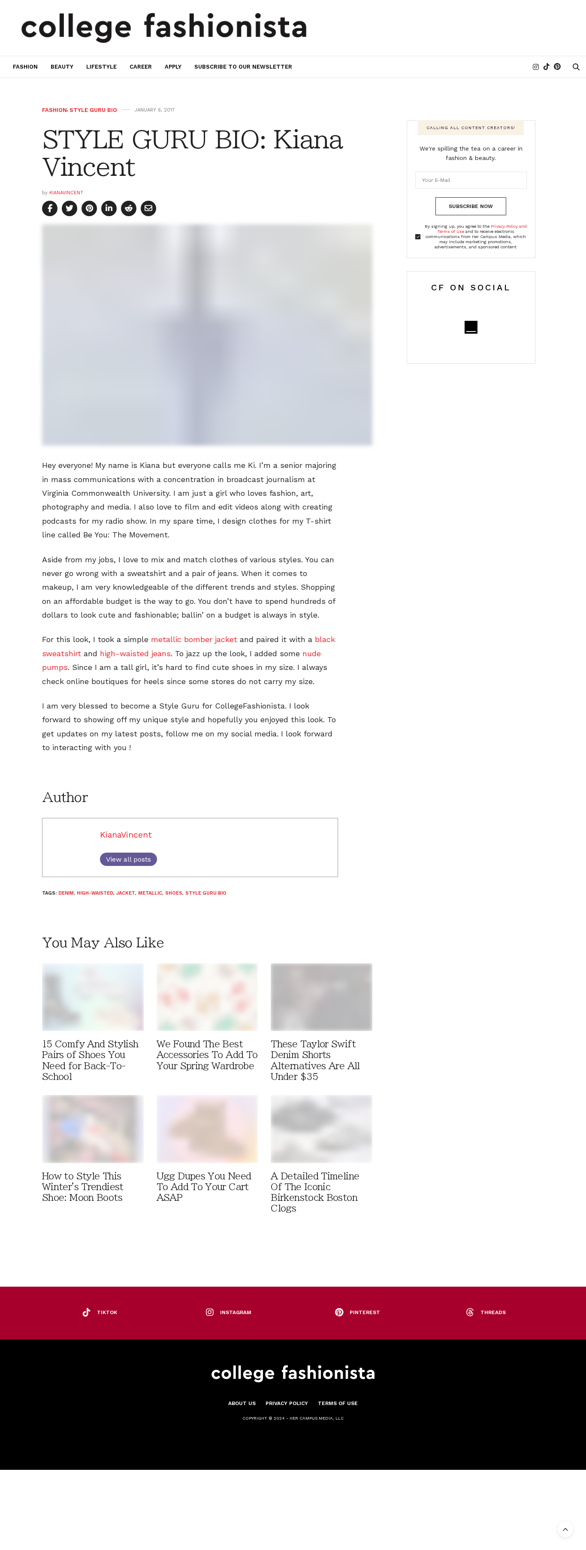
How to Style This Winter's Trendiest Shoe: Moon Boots (83, 1187)
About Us (242, 1403)
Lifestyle (101, 66)
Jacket (125, 893)
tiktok (107, 1312)
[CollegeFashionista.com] (164, 28)
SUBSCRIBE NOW (471, 206)
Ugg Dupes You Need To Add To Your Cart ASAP (204, 1187)
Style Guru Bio (93, 110)
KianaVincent (66, 193)
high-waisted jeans (135, 653)
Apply (173, 66)
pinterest (365, 1312)
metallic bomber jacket (194, 639)
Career (141, 66)
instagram (235, 1312)
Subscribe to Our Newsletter (243, 66)
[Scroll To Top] (565, 1529)
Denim (66, 893)
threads (493, 1312)
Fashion (25, 66)
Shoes (173, 893)
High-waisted (95, 893)
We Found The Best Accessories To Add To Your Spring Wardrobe (207, 1055)
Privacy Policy (287, 1403)
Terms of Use (338, 1403)
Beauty (62, 66)
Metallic (150, 893)
